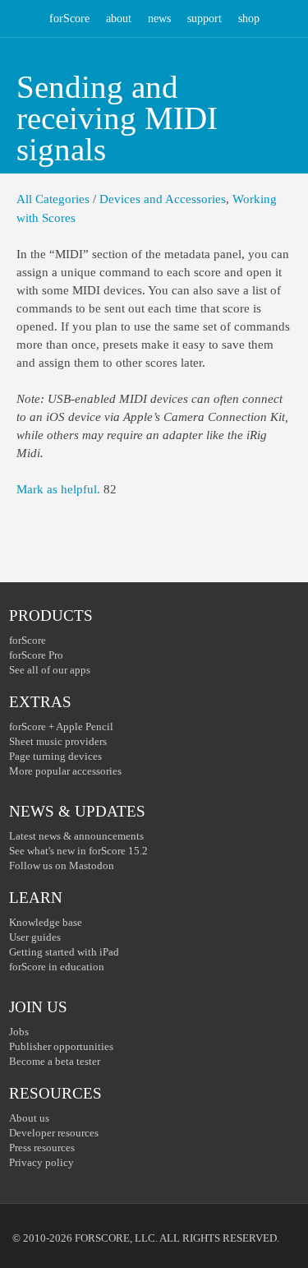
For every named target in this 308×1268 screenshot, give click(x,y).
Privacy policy (41, 1162)
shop (249, 18)
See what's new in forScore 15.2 (78, 851)
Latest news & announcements (76, 836)
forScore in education (56, 966)
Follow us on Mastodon (61, 865)
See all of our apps (49, 670)
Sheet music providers (58, 741)
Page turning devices (55, 756)
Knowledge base (45, 922)
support (204, 18)
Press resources (42, 1147)
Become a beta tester (54, 1061)
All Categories (53, 199)
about (118, 18)
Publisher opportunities (61, 1046)
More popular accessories (65, 771)
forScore (69, 18)
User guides (35, 937)
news (159, 18)
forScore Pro (36, 655)
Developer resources (54, 1133)
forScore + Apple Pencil (61, 726)
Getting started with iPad (64, 952)
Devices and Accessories (162, 199)
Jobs (19, 1031)
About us (29, 1118)
